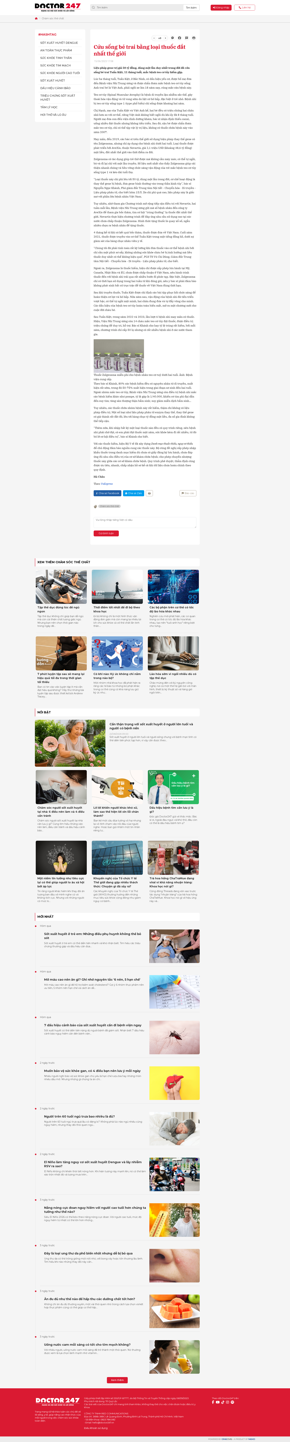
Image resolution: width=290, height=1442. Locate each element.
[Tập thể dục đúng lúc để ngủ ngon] (61, 587)
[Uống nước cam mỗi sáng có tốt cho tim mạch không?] (174, 1357)
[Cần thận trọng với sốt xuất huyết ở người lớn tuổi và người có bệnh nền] (70, 743)
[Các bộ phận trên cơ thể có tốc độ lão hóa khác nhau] (173, 587)
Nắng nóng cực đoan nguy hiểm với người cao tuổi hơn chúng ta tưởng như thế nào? (95, 1210)
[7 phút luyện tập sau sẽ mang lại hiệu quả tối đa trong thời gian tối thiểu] (61, 653)
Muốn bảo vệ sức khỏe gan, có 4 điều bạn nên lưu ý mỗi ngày (92, 1071)
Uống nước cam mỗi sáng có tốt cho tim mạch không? (87, 1345)
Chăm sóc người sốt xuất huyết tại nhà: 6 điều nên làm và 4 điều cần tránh (60, 811)
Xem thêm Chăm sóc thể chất (63, 562)
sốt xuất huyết (52, 80)
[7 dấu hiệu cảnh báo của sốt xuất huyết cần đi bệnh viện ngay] (174, 1037)
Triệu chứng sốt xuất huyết (57, 97)
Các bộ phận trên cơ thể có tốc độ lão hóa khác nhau (172, 609)
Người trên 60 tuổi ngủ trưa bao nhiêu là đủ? (79, 1116)
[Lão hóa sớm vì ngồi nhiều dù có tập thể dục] (173, 653)
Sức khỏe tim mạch (55, 65)
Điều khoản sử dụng (96, 1428)
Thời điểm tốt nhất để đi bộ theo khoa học (116, 609)
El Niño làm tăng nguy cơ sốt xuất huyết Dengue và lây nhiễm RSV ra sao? (93, 1164)
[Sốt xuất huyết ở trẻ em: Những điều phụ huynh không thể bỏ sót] (174, 946)
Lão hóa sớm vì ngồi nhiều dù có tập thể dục (173, 676)
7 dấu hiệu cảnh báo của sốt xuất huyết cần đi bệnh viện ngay (92, 1025)
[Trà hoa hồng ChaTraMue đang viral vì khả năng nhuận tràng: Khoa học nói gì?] (173, 858)
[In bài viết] (193, 38)
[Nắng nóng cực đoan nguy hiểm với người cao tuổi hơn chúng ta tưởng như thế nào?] (174, 1220)
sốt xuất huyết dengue (59, 42)
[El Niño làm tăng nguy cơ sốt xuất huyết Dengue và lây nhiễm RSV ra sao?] (174, 1174)
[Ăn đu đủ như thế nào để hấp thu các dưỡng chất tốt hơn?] (174, 1311)
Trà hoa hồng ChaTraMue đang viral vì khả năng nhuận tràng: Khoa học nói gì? (172, 882)
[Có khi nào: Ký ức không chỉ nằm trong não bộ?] (117, 653)
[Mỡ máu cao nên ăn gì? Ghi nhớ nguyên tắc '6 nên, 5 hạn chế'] (174, 992)
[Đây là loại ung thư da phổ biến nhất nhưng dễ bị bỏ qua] (174, 1265)
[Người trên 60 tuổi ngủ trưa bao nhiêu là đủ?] (174, 1129)
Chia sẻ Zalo (135, 493)
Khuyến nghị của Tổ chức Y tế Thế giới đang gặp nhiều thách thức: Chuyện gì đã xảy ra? (115, 882)
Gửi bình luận (106, 533)
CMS (227, 1439)
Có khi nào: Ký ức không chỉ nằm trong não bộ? (117, 676)
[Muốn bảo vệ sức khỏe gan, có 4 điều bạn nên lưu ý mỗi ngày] (174, 1083)
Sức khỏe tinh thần (56, 58)
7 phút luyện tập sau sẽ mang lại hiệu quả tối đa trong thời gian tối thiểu (60, 678)
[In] (149, 493)
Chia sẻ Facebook (109, 493)
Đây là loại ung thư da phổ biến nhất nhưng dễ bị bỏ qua (88, 1253)
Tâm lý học (49, 107)
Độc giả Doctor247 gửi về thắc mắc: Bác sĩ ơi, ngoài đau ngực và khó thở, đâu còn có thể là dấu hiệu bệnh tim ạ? (173, 820)
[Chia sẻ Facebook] (179, 38)
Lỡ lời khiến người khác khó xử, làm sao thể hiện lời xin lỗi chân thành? (116, 811)
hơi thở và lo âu (53, 114)
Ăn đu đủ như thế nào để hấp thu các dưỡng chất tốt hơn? (89, 1299)
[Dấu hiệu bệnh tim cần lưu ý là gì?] (173, 787)
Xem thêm (117, 1380)
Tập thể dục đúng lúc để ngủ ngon (58, 609)
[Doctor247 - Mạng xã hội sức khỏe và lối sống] (58, 7)
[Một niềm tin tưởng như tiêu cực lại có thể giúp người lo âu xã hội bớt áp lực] (61, 858)
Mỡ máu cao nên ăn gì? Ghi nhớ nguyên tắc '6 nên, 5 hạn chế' (92, 979)
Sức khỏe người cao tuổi (60, 73)
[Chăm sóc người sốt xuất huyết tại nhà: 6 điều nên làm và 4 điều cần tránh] (61, 787)
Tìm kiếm (191, 7)
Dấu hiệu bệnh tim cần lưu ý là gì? (171, 809)
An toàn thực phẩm (56, 50)
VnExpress (107, 483)
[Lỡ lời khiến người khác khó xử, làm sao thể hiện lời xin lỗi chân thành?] (117, 787)
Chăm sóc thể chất (53, 18)
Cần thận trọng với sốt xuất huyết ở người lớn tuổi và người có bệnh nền (151, 726)
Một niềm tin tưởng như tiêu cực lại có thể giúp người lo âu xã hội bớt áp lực (60, 882)
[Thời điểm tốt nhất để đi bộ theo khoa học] (117, 587)
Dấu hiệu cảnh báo (55, 88)
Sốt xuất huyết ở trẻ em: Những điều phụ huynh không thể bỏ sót (92, 936)
